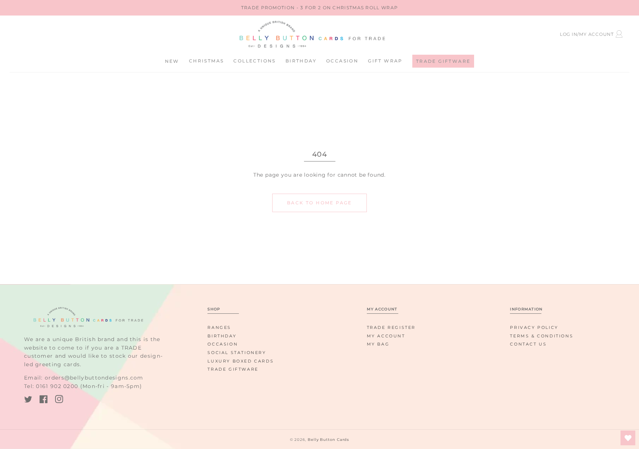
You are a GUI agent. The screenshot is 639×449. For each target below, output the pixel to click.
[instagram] (59, 400)
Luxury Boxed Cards (240, 361)
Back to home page (319, 202)
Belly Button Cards (328, 439)
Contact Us (528, 344)
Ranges (219, 327)
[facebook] (44, 400)
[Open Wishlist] (628, 438)
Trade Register (391, 327)
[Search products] (77, 33)
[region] (319, 8)
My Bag (378, 344)
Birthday (221, 336)
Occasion (222, 344)
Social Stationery (236, 352)
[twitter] (28, 400)
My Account (386, 336)
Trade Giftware (232, 369)
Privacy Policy (534, 327)
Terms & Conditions (541, 336)
